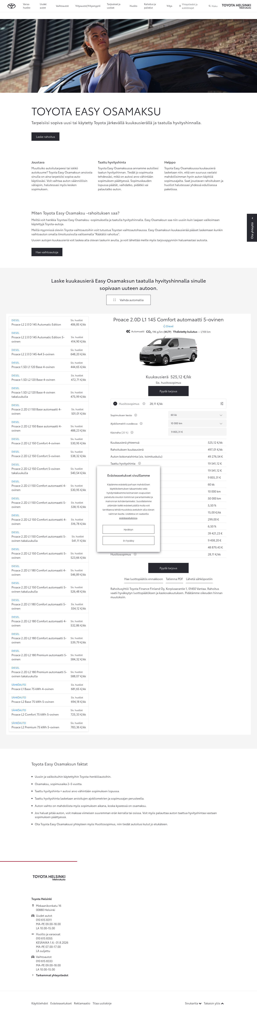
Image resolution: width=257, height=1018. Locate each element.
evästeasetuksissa (128, 517)
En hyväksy (128, 540)
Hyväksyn (128, 529)
